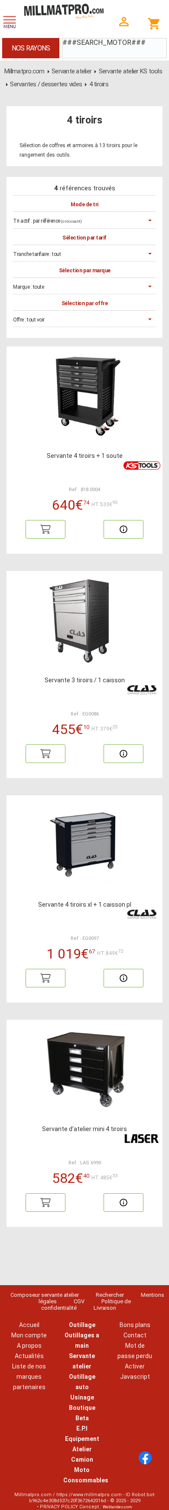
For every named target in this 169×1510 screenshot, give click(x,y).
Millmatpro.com (24, 71)
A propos (29, 1345)
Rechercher (110, 1295)
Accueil (29, 1324)
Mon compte (29, 1335)
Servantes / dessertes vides (46, 84)
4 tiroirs (98, 84)
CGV (79, 1301)
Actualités (29, 1355)
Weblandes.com (117, 1507)
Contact (135, 1335)
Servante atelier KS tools (130, 71)
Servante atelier (71, 71)
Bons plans (135, 1324)
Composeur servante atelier (44, 1295)
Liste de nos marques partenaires (29, 1376)
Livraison (105, 1308)
